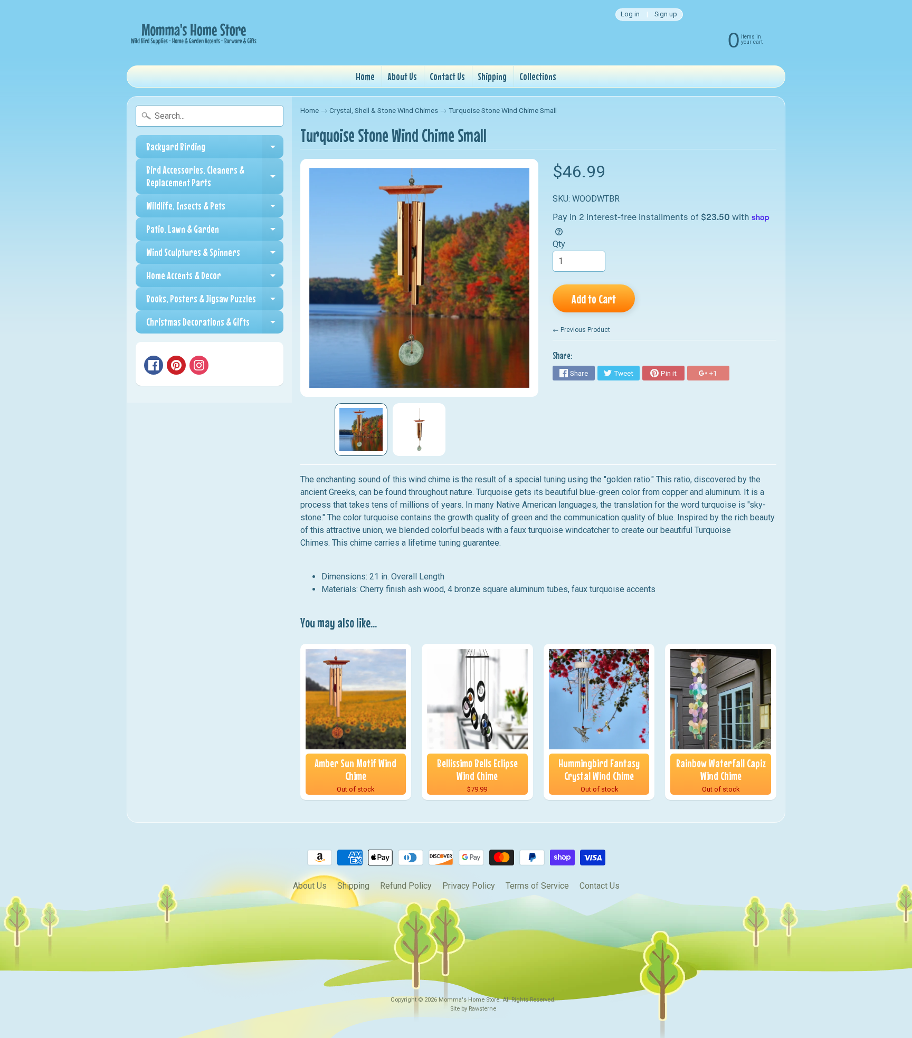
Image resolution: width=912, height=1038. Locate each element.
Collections (537, 76)
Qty (559, 244)
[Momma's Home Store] (193, 33)
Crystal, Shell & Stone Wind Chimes (383, 110)
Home (365, 76)
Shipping (492, 76)
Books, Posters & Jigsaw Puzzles (214, 301)
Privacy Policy (468, 886)
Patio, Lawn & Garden (214, 232)
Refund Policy (406, 886)
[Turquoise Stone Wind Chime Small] (361, 429)
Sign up (665, 14)
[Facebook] (153, 365)
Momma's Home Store (469, 999)
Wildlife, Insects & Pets (214, 208)
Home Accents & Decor (214, 278)
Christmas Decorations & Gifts (214, 325)
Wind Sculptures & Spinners (214, 255)
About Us (402, 76)
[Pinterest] (176, 365)
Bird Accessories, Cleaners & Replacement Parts (214, 176)
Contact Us (447, 76)
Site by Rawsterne (473, 1008)
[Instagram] (198, 365)
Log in (630, 14)
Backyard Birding (214, 149)
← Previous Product (581, 330)
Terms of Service (537, 886)
